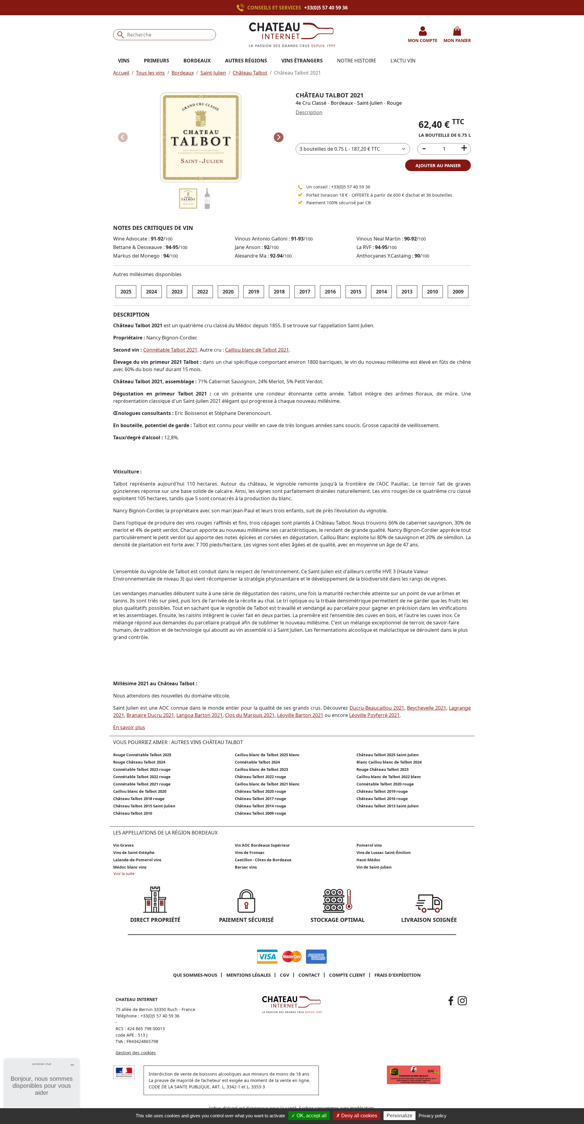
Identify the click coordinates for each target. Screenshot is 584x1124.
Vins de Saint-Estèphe (134, 852)
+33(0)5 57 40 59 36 (326, 7)
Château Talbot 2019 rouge (382, 791)
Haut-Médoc (368, 859)
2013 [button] (406, 291)
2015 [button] (355, 291)
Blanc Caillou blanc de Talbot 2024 (389, 762)
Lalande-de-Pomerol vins (137, 859)
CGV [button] (284, 975)
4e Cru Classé (311, 103)
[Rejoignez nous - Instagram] (462, 1000)
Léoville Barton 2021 (300, 715)
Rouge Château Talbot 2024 (139, 762)
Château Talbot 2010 (132, 813)
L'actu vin (403, 60)
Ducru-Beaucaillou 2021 (376, 707)
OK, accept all (311, 1115)
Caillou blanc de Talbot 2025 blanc (267, 754)
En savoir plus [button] (129, 727)
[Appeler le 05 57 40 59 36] (300, 187)
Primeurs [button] (156, 60)
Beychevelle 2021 (426, 707)
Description (309, 112)
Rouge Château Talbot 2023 (382, 769)
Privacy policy (433, 1115)
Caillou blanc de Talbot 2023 (261, 769)
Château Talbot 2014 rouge (260, 806)
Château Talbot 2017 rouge (260, 798)
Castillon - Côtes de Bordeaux (263, 859)
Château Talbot (250, 72)
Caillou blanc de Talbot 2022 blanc (388, 776)
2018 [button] (279, 291)
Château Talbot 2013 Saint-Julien (387, 806)
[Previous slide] (123, 137)
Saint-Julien (213, 72)
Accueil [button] (121, 72)
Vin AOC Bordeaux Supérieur (262, 845)
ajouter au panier (438, 165)
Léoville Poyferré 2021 (374, 715)
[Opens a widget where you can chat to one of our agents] (41, 1089)
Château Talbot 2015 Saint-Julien (144, 806)
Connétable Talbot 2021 (170, 349)
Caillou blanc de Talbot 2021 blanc (267, 784)
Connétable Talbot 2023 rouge (142, 769)
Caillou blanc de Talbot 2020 (139, 791)
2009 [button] (458, 291)
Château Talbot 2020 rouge (260, 791)
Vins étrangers (302, 60)
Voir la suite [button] (123, 873)
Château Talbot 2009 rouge (260, 813)
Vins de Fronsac (250, 852)
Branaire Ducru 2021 (150, 715)
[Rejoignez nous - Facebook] (451, 1000)
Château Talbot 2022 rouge (260, 776)
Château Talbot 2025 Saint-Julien (387, 754)
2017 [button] (304, 291)
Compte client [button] (347, 975)
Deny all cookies (358, 1115)
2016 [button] (330, 291)
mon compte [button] (422, 40)
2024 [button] (151, 291)
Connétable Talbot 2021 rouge (142, 784)
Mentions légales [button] (248, 975)
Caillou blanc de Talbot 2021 (257, 349)
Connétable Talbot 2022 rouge (142, 776)
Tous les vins (150, 72)
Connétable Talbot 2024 (257, 762)
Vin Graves (123, 845)
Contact (309, 975)
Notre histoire (356, 60)
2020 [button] (228, 291)
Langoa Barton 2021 (199, 715)
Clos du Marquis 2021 (250, 715)
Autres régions (246, 60)
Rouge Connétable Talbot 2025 (142, 754)
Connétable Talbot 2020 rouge (385, 784)
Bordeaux (183, 72)
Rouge (394, 103)
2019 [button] (253, 291)
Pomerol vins (369, 845)
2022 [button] (202, 291)
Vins (124, 60)
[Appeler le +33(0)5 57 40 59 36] (242, 7)
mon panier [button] (457, 40)
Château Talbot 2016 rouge (382, 798)
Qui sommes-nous (195, 975)
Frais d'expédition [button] (397, 975)
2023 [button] (177, 291)
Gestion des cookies (136, 1053)
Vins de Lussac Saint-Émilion (383, 852)
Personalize (399, 1115)
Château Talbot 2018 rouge (139, 798)
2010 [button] (432, 291)
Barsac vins (246, 867)
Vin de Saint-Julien (373, 867)
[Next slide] (278, 137)
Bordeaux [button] (197, 60)
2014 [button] (381, 291)
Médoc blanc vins (129, 867)
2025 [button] (125, 291)
